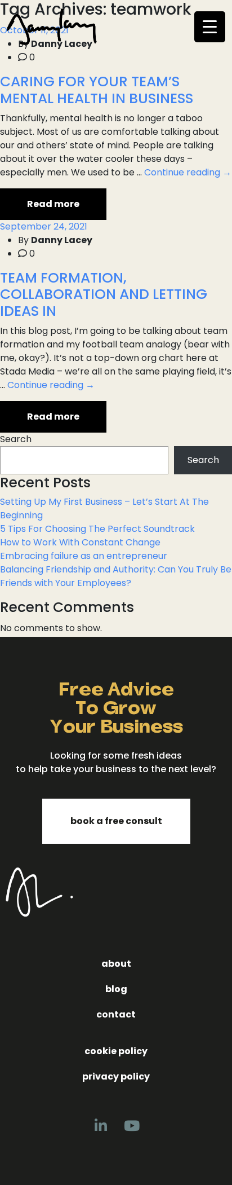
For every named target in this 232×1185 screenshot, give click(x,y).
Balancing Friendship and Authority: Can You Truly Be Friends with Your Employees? (115, 576)
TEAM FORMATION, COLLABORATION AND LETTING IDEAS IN (103, 294)
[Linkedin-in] (101, 1126)
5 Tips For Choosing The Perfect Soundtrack (97, 528)
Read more (53, 203)
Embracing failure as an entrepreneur (83, 555)
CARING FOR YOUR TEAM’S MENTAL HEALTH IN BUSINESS (96, 90)
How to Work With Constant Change (80, 542)
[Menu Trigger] (209, 26)
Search (16, 439)
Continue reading (187, 172)
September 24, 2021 (43, 226)
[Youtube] (132, 1126)
